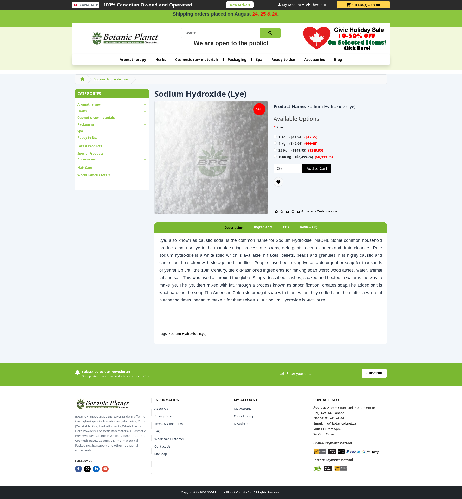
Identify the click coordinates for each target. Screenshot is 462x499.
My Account (242, 408)
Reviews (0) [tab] (308, 227)
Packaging (237, 59)
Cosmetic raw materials (196, 59)
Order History (244, 416)
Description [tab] (233, 227)
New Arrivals (240, 5)
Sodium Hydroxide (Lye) (111, 79)
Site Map (160, 454)
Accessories (314, 59)
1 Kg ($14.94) (297, 137)
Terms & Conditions (168, 424)
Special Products (90, 153)
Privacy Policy (164, 416)
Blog (338, 59)
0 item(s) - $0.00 (365, 4)
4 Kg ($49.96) (297, 143)
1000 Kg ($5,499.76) (305, 156)
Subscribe (374, 373)
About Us (161, 408)
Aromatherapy (133, 59)
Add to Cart (317, 168)
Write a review (327, 211)
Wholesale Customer (169, 439)
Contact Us (162, 446)
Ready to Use (283, 59)
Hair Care (84, 168)
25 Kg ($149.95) (300, 150)
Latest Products (89, 146)
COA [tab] (286, 227)
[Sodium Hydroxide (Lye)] (211, 159)
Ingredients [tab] (263, 227)
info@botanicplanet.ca (340, 423)
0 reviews (307, 211)
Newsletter (242, 424)
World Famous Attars (93, 175)
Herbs (160, 59)
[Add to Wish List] (278, 182)
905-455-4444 (334, 418)
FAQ (157, 431)
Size (279, 127)
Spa (259, 59)
